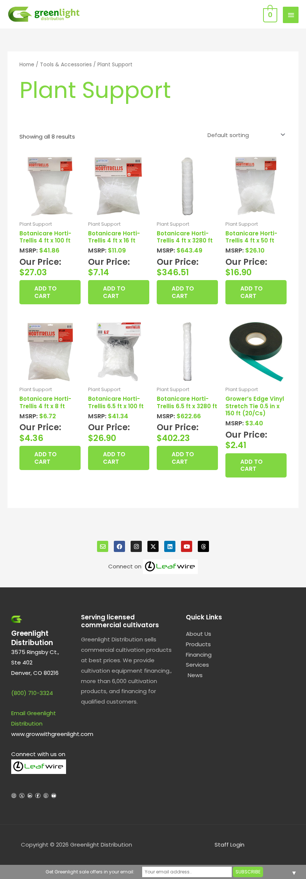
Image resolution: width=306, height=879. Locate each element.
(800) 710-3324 (32, 693)
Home (26, 64)
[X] (153, 546)
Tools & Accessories (66, 64)
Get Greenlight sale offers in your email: (90, 872)
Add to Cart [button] (45, 292)
